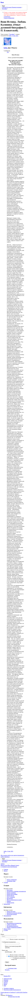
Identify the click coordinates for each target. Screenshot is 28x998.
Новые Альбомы (11, 892)
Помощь (6, 980)
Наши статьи (7, 929)
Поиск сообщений (12, 879)
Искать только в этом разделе (18, 956)
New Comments (11, 897)
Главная (6, 869)
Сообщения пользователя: (9, 942)
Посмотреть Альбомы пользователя (16, 891)
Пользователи (7, 915)
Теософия (11, 34)
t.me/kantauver (7, 16)
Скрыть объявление (9, 18)
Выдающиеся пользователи (14, 923)
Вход (2, 2)
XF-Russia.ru (9, 995)
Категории (10, 890)
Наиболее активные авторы (14, 913)
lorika (10, 35)
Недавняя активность (12, 926)
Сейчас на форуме (11, 924)
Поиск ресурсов (11, 911)
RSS (5, 985)
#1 (4, 852)
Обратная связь (8, 978)
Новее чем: (5, 950)
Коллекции (10, 898)
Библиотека (7, 904)
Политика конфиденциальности (12, 989)
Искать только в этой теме (17, 955)
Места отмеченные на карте (14, 899)
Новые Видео (10, 895)
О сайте (6, 930)
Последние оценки (12, 914)
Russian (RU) (7, 976)
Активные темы (11, 881)
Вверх (5, 984)
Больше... (7, 969)
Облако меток (10, 902)
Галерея (6, 882)
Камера (9, 901)
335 (8, 52)
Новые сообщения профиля (14, 927)
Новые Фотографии (12, 894)
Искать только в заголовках (17, 939)
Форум (5, 870)
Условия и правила (9, 988)
